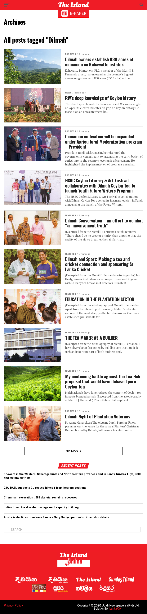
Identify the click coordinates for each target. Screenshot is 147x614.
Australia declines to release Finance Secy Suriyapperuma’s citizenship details (56, 517)
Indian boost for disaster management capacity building (41, 507)
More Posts (74, 450)
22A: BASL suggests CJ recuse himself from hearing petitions (45, 487)
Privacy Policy (13, 605)
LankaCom (116, 608)
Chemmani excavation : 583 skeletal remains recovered (41, 497)
